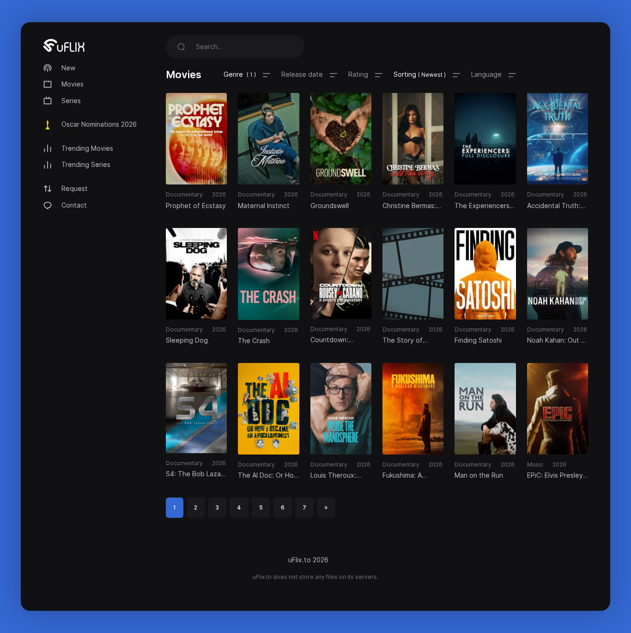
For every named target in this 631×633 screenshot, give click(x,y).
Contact (74, 205)
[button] (247, 74)
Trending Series (85, 164)
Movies (72, 84)
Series (71, 100)
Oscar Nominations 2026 (99, 124)
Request (74, 188)
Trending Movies (87, 148)
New (68, 68)
